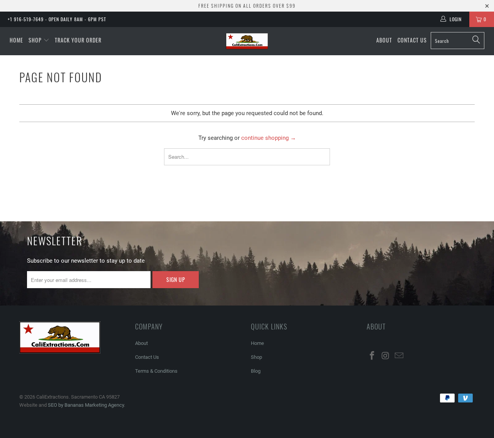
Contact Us (412, 40)
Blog (256, 371)
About (384, 40)
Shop (35, 40)
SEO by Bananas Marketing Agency (86, 405)
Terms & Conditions (156, 371)
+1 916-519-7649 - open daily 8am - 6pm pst (57, 19)
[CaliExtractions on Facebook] (372, 356)
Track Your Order (78, 40)
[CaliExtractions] (247, 41)
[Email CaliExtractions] (399, 356)
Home (16, 40)
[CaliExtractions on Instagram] (386, 356)
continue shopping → (268, 137)
